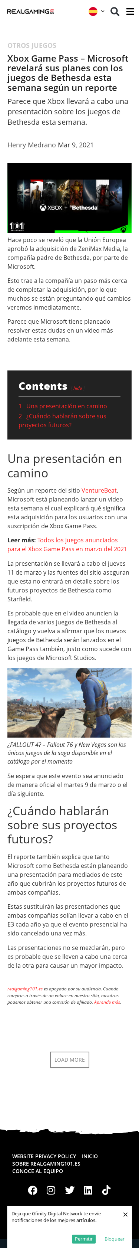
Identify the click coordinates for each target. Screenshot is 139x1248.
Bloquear (115, 1238)
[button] (115, 11)
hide (77, 388)
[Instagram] (51, 1190)
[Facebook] (33, 1190)
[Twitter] (69, 1190)
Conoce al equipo (37, 1171)
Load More (69, 1059)
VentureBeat (99, 490)
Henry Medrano (31, 144)
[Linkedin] (88, 1190)
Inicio (90, 1156)
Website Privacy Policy (44, 1156)
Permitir (84, 1238)
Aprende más (107, 1002)
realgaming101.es (25, 989)
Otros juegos (31, 45)
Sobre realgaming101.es (46, 1163)
